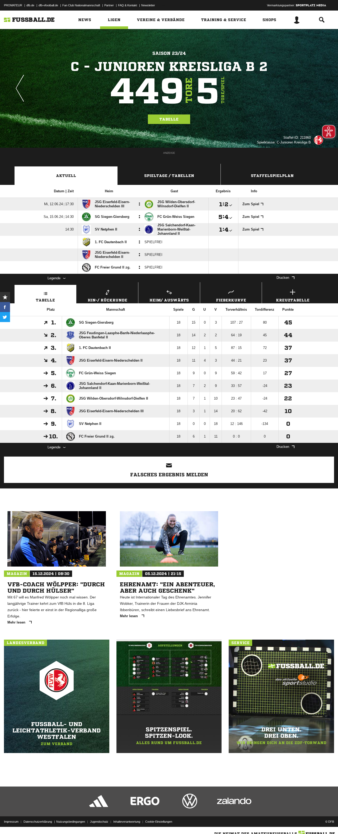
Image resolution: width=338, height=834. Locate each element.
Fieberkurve (231, 300)
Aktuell (66, 176)
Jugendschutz (99, 821)
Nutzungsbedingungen (70, 821)
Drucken (282, 278)
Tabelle (169, 119)
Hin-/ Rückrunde (107, 300)
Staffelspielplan (272, 176)
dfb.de (30, 5)
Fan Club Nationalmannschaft (81, 5)
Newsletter (148, 5)
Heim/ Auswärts (169, 300)
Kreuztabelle (292, 300)
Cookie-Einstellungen (158, 821)
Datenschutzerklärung (38, 821)
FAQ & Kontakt (127, 5)
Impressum (11, 821)
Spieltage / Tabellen (169, 176)
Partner (109, 5)
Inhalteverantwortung (126, 821)
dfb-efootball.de (48, 5)
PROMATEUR (13, 5)
